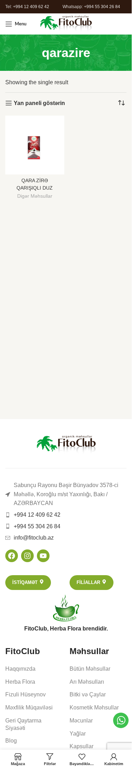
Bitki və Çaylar (88, 694)
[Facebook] (11, 555)
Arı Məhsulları (87, 682)
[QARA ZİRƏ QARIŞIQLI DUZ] (34, 145)
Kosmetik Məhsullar (94, 707)
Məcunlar (81, 721)
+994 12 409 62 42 (31, 6)
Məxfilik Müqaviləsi (29, 707)
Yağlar (78, 734)
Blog (11, 741)
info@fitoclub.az (34, 538)
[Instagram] (27, 555)
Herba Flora (20, 682)
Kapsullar (81, 746)
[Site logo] (65, 23)
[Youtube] (43, 555)
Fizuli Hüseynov (25, 694)
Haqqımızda (20, 669)
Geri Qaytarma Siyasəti (23, 724)
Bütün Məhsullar (90, 669)
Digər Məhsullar (34, 196)
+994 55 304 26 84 (102, 6)
